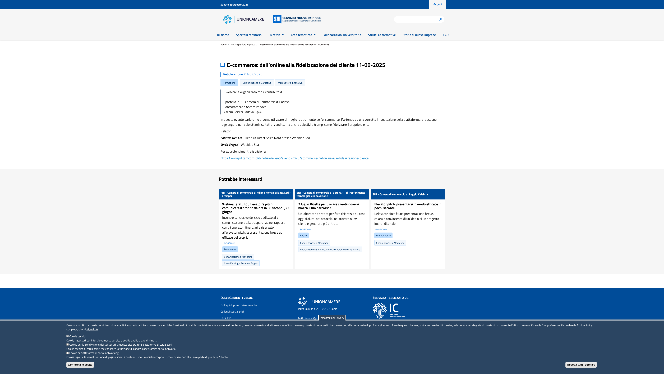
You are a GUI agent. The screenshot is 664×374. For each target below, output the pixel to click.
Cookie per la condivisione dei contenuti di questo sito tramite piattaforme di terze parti (120, 344)
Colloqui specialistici (232, 311)
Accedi (437, 4)
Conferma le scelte (80, 364)
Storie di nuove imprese (419, 34)
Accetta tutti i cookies (581, 364)
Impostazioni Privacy (332, 318)
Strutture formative (382, 34)
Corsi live (225, 318)
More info (92, 329)
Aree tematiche (302, 34)
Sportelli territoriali (249, 34)
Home (223, 44)
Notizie (275, 34)
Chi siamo (222, 34)
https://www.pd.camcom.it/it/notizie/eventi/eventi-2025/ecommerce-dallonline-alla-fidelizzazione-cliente (294, 158)
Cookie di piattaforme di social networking (94, 353)
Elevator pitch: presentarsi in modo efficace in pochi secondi (407, 206)
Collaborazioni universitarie (341, 34)
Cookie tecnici (77, 336)
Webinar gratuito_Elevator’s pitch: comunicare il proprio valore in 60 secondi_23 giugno (255, 207)
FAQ (446, 34)
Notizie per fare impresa (243, 44)
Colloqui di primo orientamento (238, 305)
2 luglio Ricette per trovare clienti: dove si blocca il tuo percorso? (328, 206)
